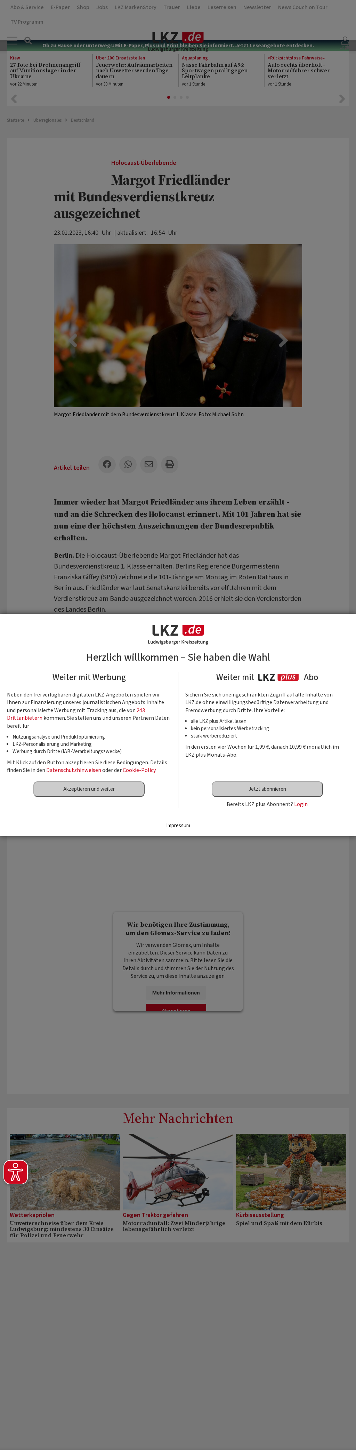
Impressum (178, 825)
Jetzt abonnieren (267, 789)
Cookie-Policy (139, 770)
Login (301, 804)
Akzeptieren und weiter (89, 789)
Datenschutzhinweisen (73, 770)
